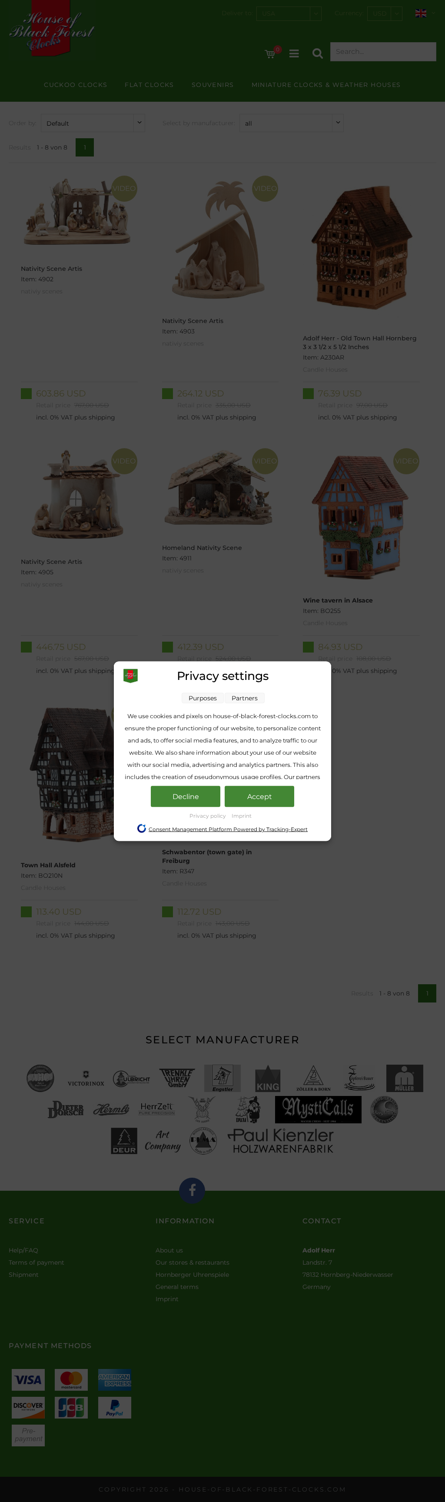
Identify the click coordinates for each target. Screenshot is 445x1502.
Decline (186, 796)
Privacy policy (208, 815)
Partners (245, 698)
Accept (259, 796)
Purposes (203, 698)
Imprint (242, 815)
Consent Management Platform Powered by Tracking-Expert (228, 829)
